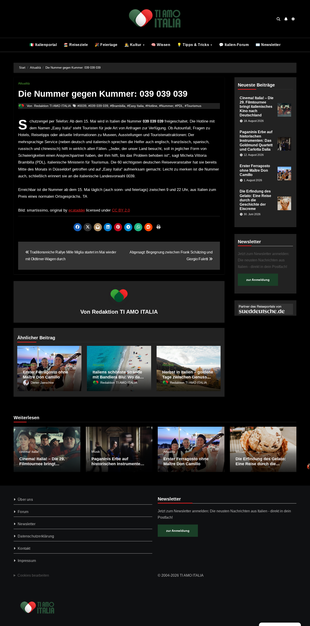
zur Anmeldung (258, 280)
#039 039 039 (98, 106)
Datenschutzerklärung (36, 536)
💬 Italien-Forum (234, 45)
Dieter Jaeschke (42, 382)
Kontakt (24, 548)
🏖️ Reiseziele (76, 45)
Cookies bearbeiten (33, 575)
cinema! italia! (29, 451)
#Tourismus (193, 106)
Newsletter (26, 524)
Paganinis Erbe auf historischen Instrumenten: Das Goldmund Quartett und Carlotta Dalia (256, 140)
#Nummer (166, 106)
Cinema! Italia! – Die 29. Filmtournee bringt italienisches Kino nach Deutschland (256, 106)
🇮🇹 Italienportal (43, 45)
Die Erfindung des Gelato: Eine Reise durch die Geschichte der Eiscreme (255, 200)
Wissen (241, 451)
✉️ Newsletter (268, 45)
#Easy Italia (135, 106)
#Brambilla (117, 106)
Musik (95, 451)
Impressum (27, 561)
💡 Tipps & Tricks (193, 45)
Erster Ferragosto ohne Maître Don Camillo (45, 374)
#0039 (81, 106)
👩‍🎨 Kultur (133, 45)
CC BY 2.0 (121, 210)
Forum (23, 512)
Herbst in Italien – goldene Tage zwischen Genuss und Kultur (187, 377)
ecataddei (77, 210)
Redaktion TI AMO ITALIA (52, 106)
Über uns (25, 499)
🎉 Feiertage (106, 45)
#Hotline (151, 106)
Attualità (24, 83)
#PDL (179, 106)
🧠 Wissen (160, 45)
